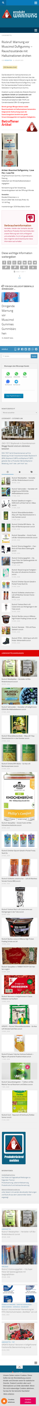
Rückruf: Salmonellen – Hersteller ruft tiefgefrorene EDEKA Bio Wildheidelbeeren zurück (24, 491)
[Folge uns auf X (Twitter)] (25, 349)
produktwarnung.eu (8, 1175)
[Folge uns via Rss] (29, 349)
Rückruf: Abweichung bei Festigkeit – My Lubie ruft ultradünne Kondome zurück (24, 572)
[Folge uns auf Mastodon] (18, 349)
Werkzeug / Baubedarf (21, 1307)
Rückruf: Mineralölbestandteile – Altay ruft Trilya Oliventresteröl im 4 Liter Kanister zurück (24, 515)
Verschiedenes (7, 1307)
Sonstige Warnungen (24, 1304)
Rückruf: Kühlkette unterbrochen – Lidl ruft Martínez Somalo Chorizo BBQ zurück (23, 595)
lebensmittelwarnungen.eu (11, 1189)
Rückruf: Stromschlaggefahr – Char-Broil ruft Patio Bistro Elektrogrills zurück (24, 548)
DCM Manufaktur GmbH (10, 67)
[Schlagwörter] (31, 472)
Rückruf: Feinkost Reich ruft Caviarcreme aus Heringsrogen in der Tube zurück (24, 606)
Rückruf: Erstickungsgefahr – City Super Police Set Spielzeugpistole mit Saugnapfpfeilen (24, 560)
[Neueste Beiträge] (8, 472)
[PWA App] (15, 349)
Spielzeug (5, 1266)
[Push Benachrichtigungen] (4, 1401)
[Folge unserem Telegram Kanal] (36, 349)
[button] (4, 263)
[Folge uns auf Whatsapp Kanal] (32, 349)
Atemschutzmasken (8, 1304)
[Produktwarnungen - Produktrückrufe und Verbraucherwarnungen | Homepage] (19, 14)
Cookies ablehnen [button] (11, 1401)
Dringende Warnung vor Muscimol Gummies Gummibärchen (9, 319)
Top (13, 1342)
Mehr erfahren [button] (8, 1394)
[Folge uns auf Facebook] (22, 349)
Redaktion (8, 60)
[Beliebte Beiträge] (19, 472)
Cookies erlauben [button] (28, 1401)
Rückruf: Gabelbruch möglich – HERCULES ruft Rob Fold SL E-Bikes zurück (24, 503)
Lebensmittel (7, 35)
